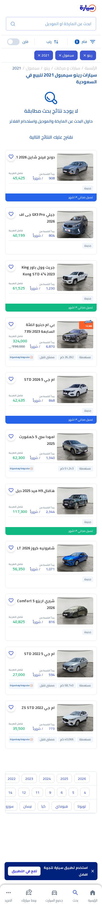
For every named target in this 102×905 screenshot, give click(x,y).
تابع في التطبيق (24, 871)
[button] (51, 42)
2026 (82, 778)
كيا (43, 806)
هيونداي (61, 806)
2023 (29, 778)
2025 (64, 778)
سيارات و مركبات (67, 68)
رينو (89, 55)
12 (24, 792)
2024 (47, 778)
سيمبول (68, 55)
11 (37, 792)
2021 (45, 55)
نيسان (27, 806)
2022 (12, 778)
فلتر (81, 41)
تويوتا (82, 806)
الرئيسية (91, 68)
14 (10, 792)
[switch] (13, 41)
